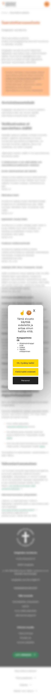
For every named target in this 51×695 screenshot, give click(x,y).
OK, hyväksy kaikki (25, 363)
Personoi (25, 380)
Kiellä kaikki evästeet (25, 372)
